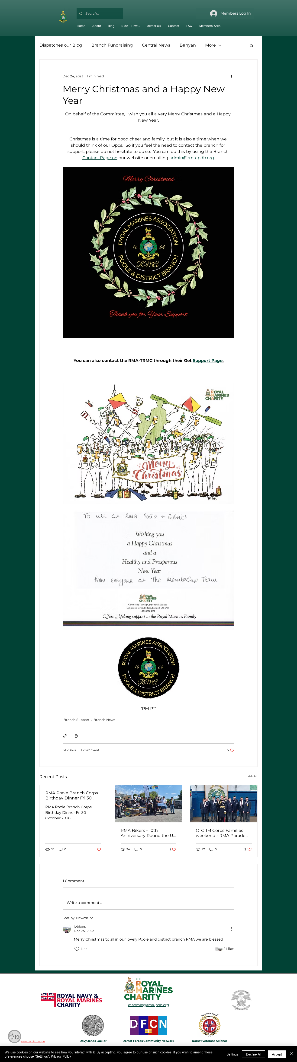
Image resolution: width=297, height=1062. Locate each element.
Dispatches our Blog (60, 45)
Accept (277, 1054)
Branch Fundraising (112, 45)
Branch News (104, 720)
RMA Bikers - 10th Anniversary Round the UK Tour (148, 833)
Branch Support (77, 720)
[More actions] (231, 76)
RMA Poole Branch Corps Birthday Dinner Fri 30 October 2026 (71, 795)
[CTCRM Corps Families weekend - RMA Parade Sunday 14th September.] (223, 803)
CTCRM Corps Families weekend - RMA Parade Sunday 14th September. (221, 833)
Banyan (188, 45)
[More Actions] (231, 929)
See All (252, 776)
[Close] (291, 1054)
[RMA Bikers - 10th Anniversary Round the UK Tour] (148, 803)
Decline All (253, 1054)
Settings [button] (232, 1054)
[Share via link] (65, 736)
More (210, 45)
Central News (156, 45)
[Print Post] (76, 736)
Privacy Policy (61, 1056)
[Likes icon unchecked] (77, 949)
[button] (251, 45)
